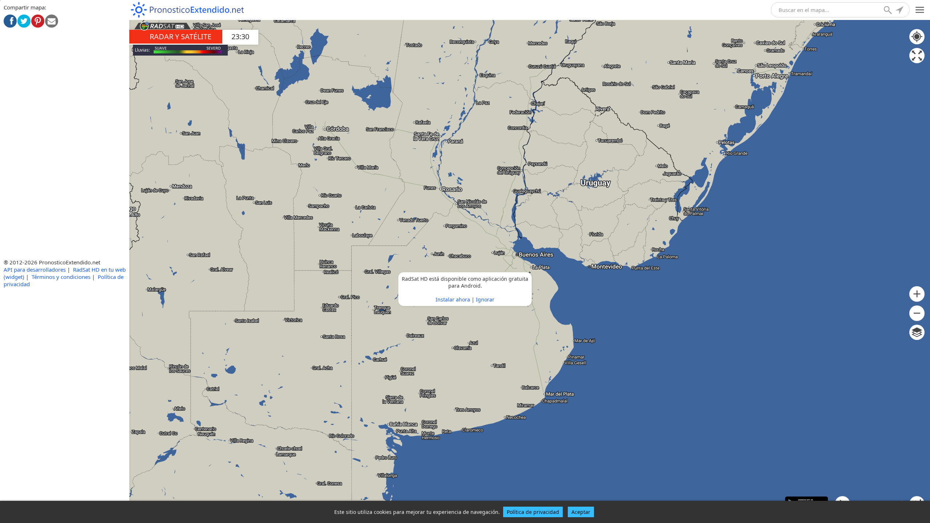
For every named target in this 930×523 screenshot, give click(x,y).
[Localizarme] (900, 11)
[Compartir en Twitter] (24, 21)
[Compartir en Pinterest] (37, 21)
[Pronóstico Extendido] (187, 10)
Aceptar (580, 511)
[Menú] (920, 10)
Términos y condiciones (61, 276)
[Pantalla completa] (917, 55)
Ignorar (485, 299)
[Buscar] (888, 11)
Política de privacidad (533, 511)
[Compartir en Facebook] (10, 21)
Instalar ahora (453, 299)
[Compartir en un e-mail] (51, 21)
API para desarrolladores (35, 269)
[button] (917, 294)
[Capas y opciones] (917, 332)
